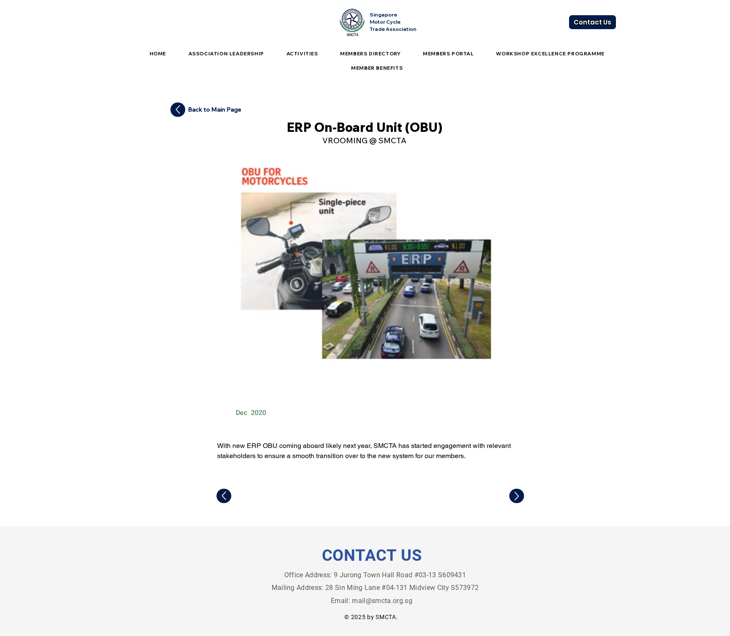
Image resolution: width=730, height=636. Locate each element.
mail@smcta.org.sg (382, 601)
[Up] (178, 110)
